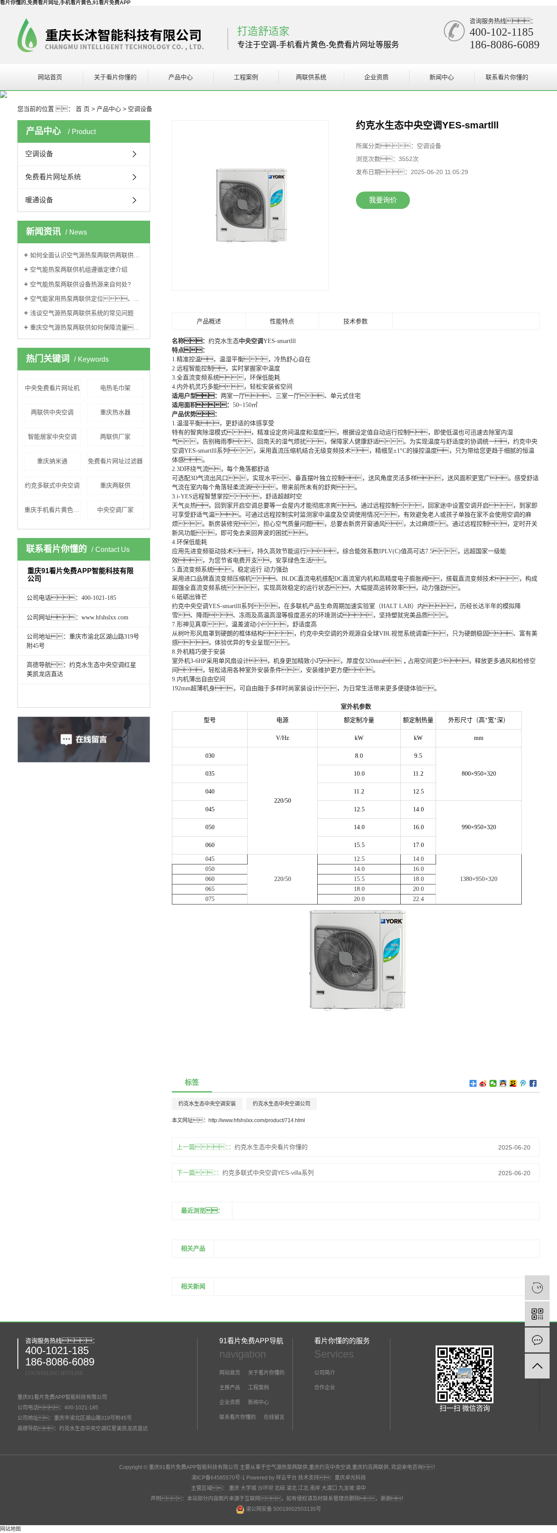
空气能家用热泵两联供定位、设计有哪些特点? (87, 298)
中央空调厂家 (115, 509)
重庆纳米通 (52, 460)
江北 (303, 1488)
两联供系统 (311, 77)
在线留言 (273, 1417)
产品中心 (180, 77)
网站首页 (50, 77)
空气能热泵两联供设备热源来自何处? (80, 284)
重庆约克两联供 (370, 1467)
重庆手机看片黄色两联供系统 (52, 509)
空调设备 (140, 108)
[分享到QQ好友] (503, 1083)
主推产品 (229, 1388)
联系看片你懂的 (507, 77)
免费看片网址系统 (53, 177)
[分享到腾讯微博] (523, 1083)
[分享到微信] (493, 1083)
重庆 (234, 1488)
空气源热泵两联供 (287, 1467)
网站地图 (10, 1529)
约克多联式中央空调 (52, 485)
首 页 (83, 108)
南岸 (315, 1488)
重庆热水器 (115, 412)
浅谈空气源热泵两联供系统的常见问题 (82, 312)
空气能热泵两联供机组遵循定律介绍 (79, 269)
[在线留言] (537, 1340)
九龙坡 (346, 1488)
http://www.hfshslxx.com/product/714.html (256, 1120)
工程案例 (246, 77)
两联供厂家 (115, 436)
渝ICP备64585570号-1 (218, 1478)
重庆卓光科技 (350, 1478)
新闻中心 (441, 77)
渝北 (291, 1488)
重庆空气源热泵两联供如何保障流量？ (87, 327)
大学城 (248, 1488)
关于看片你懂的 (115, 77)
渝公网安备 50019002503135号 (283, 1509)
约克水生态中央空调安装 (207, 1104)
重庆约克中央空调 (330, 1467)
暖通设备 (39, 200)
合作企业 (324, 1388)
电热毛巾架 (115, 387)
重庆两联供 (115, 485)
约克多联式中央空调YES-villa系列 (268, 1172)
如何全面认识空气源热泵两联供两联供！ (87, 255)
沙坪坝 (265, 1488)
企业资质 (376, 77)
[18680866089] (537, 1287)
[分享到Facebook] (533, 1083)
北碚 (280, 1488)
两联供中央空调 (52, 412)
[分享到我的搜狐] (513, 1083)
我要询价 (383, 200)
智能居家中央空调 (52, 436)
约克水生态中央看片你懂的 (271, 1146)
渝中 (361, 1488)
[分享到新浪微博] (483, 1083)
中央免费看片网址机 (52, 387)
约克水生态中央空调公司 (281, 1104)
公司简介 (324, 1373)
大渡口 (329, 1488)
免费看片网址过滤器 (115, 460)
